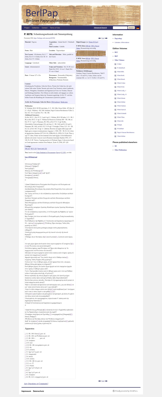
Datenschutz (38, 391)
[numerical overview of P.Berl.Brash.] (115, 79)
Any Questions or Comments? (36, 383)
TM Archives (55, 102)
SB (116, 146)
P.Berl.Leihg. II (121, 94)
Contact (44, 27)
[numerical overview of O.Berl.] (115, 64)
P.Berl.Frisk (120, 87)
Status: (78, 48)
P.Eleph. (119, 125)
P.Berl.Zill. (120, 121)
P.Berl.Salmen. (121, 106)
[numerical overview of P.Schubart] (115, 128)
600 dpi (88, 46)
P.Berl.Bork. (121, 75)
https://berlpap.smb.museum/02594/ (44, 38)
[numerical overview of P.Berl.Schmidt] (115, 113)
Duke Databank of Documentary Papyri (48, 152)
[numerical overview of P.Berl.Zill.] (115, 121)
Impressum (27, 391)
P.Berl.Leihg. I (121, 91)
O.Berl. (119, 64)
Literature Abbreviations (122, 42)
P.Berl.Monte (121, 98)
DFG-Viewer (95, 46)
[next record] (106, 38)
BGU (116, 52)
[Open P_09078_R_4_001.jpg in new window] (91, 51)
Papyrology (118, 38)
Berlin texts (64, 102)
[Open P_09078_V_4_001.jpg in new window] (91, 64)
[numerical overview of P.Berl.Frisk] (115, 87)
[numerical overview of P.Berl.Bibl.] (115, 72)
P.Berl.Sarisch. (121, 109)
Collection (35, 27)
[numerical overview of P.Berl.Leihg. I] (115, 91)
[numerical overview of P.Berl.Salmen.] (115, 106)
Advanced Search (100, 28)
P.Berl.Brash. (121, 79)
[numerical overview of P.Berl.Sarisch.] (115, 109)
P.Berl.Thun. (121, 117)
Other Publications (121, 150)
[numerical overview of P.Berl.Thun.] (115, 117)
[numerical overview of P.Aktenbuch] (115, 68)
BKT (116, 56)
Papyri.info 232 (42, 149)
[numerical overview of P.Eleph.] (115, 125)
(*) (31, 166)
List (103, 38)
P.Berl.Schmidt (121, 113)
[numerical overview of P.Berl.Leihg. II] (115, 94)
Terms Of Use (93, 42)
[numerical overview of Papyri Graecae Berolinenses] (115, 132)
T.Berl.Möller (121, 136)
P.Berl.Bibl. (120, 72)
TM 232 (27, 149)
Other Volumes (119, 60)
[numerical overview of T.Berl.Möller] (115, 136)
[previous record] (99, 38)
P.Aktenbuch (121, 68)
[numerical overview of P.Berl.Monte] (115, 98)
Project (26, 27)
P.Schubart (120, 128)
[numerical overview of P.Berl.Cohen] (115, 83)
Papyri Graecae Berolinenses (125, 132)
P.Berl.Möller (121, 102)
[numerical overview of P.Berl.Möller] (115, 102)
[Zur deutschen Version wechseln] (137, 28)
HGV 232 (34, 149)
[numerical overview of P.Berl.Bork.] (115, 75)
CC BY (63, 152)
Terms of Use (55, 27)
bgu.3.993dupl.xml (31, 157)
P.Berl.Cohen (121, 83)
